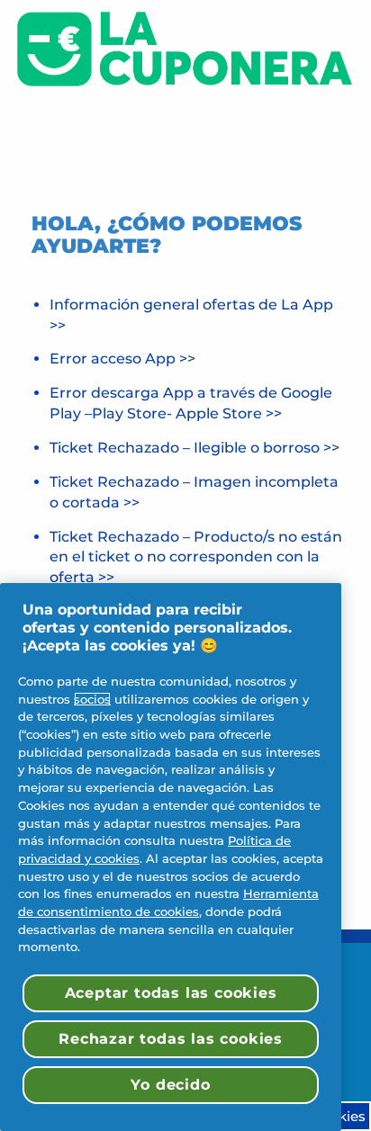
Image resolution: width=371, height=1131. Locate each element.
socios (92, 699)
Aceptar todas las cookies (171, 992)
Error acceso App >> (122, 358)
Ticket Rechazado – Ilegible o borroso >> (194, 447)
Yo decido (170, 1084)
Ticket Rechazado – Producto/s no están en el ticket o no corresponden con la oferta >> (196, 557)
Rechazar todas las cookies (171, 1038)
